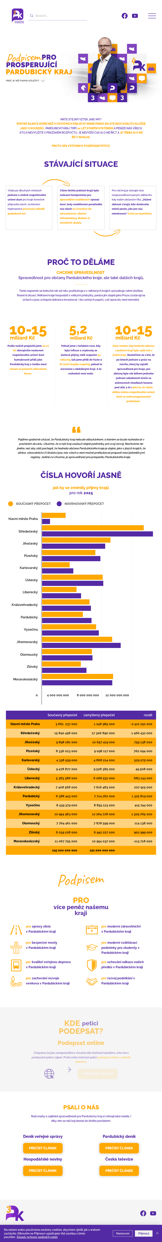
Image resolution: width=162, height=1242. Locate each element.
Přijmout (143, 1233)
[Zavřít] (157, 1233)
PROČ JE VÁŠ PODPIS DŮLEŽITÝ (22, 80)
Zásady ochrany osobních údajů (37, 1237)
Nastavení (122, 1233)
